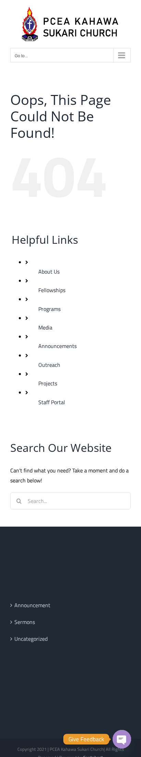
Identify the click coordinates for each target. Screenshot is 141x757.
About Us (49, 271)
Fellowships (51, 290)
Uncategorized (31, 639)
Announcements (57, 346)
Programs (49, 309)
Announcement (32, 605)
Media (45, 327)
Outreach (49, 365)
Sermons (24, 622)
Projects (47, 383)
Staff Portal (51, 402)
